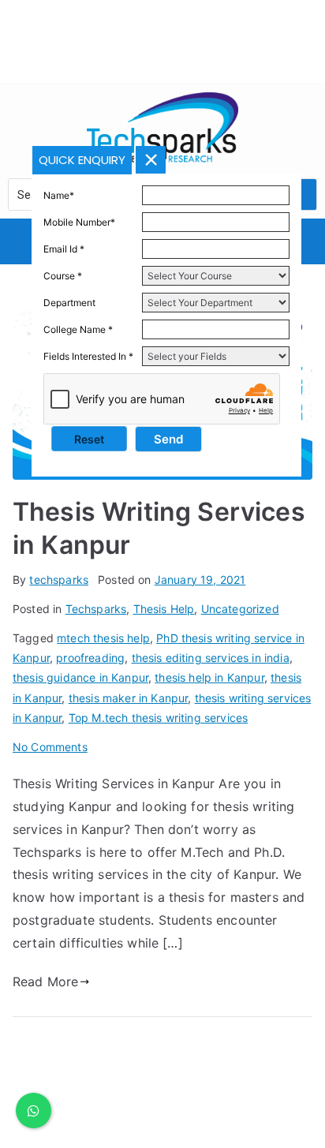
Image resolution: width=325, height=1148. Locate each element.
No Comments (50, 746)
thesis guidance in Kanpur (80, 677)
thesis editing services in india (211, 657)
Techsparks (96, 608)
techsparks (58, 579)
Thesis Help (164, 608)
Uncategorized (240, 608)
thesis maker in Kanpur (129, 698)
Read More (45, 981)
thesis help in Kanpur (209, 677)
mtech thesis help (103, 638)
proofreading (90, 657)
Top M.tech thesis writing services (158, 717)
